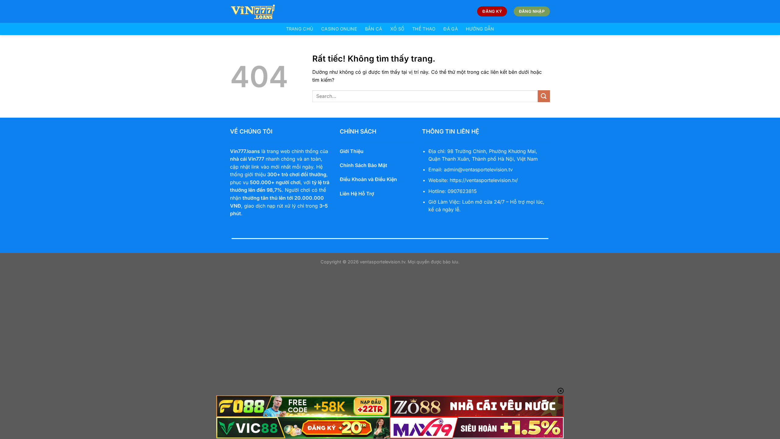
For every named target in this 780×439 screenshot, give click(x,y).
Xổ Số (397, 28)
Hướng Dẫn (480, 28)
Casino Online (339, 28)
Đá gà (450, 28)
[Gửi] (544, 96)
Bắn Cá (373, 28)
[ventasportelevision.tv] (260, 11)
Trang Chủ (300, 28)
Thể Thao (423, 28)
